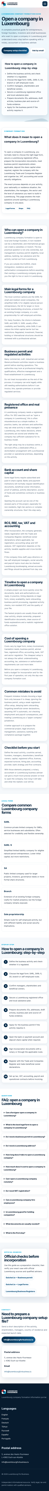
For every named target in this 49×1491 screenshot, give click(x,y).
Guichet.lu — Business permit (19, 1277)
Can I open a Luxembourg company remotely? (20, 1180)
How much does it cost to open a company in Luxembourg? (24, 1168)
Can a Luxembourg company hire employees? (19, 1201)
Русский (5, 1430)
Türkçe (4, 1426)
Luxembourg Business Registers (20, 1291)
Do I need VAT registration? (18, 1191)
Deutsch (5, 1422)
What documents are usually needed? (23, 1224)
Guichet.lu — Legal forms (17, 1284)
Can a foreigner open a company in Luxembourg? (20, 1114)
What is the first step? (15, 1233)
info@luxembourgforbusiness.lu (18, 1340)
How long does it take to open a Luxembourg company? (24, 1156)
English (5, 1415)
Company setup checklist (15, 50)
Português (6, 1438)
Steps (21, 208)
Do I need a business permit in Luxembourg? (25, 1137)
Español (5, 1434)
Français (5, 1418)
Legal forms (10, 208)
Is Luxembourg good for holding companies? (19, 1213)
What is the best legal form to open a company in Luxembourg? (21, 1126)
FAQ (28, 208)
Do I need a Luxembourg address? (21, 1146)
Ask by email (38, 50)
